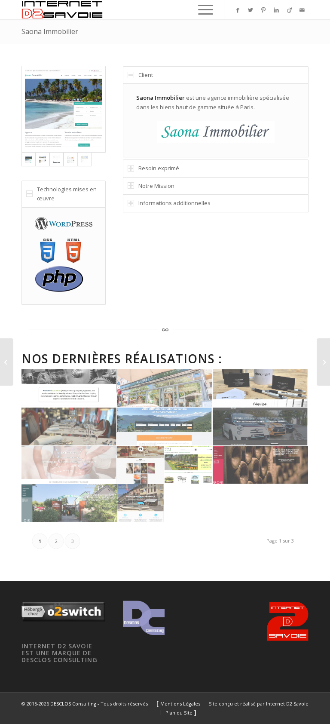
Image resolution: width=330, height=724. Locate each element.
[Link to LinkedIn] (276, 9)
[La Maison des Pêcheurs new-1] (69, 503)
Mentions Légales (180, 703)
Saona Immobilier (49, 31)
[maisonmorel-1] (141, 465)
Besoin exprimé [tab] (158, 168)
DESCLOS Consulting (73, 703)
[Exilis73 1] (69, 465)
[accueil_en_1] (69, 388)
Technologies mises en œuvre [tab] (67, 193)
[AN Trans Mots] (323, 362)
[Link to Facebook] (237, 9)
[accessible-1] (165, 427)
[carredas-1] (69, 427)
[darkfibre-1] (261, 388)
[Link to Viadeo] (289, 9)
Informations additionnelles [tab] (174, 203)
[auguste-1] (165, 388)
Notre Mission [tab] (156, 186)
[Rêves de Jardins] (188, 465)
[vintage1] (261, 465)
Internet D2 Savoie (287, 703)
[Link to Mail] (302, 9)
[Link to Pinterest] (263, 9)
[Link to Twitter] (250, 9)
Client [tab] (145, 75)
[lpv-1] (261, 427)
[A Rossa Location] (6, 362)
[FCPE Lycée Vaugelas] (141, 503)
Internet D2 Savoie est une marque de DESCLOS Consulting (59, 652)
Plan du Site (178, 712)
